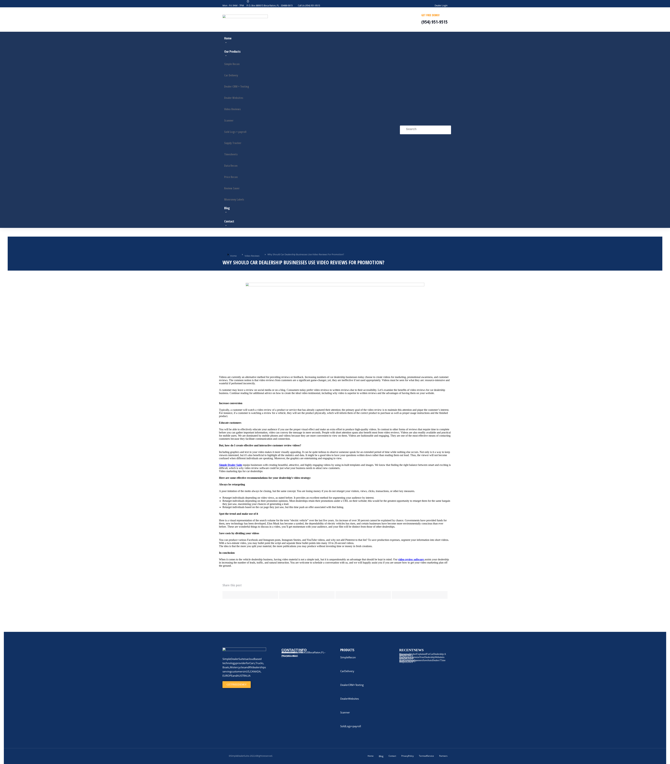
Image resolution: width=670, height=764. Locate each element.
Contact (392, 755)
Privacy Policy (407, 755)
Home (371, 755)
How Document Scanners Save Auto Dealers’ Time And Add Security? (422, 660)
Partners (443, 755)
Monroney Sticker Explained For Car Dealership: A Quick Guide (422, 654)
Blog (381, 756)
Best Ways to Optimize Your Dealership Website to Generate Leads (421, 657)
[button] (250, 595)
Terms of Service (426, 755)
